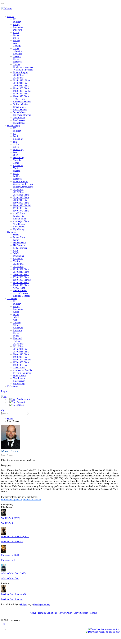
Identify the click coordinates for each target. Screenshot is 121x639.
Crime (16, 163)
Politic (16, 335)
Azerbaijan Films (21, 221)
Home (10, 418)
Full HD (17, 22)
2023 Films (18, 75)
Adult (15, 250)
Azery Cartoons (20, 293)
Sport (15, 155)
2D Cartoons (19, 245)
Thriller (16, 64)
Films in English (20, 72)
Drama (16, 35)
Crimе (16, 48)
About (33, 613)
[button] (4, 396)
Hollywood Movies (22, 115)
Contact (93, 613)
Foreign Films (19, 216)
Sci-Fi (16, 38)
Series (16, 234)
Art (14, 133)
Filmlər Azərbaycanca (23, 67)
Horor (16, 173)
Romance (17, 53)
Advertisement (81, 613)
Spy (15, 141)
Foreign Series (19, 375)
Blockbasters (19, 120)
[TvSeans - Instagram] (4, 624)
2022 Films (18, 77)
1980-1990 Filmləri (22, 91)
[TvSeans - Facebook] (2, 624)
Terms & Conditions (47, 613)
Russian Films (19, 218)
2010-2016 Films (21, 83)
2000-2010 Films (21, 85)
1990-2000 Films (21, 88)
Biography (18, 27)
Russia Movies (20, 109)
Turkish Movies (20, 104)
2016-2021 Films (21, 194)
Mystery (17, 56)
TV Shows (12, 298)
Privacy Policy (65, 613)
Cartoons (11, 232)
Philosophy (18, 149)
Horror (16, 59)
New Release (19, 117)
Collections (12, 386)
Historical (17, 61)
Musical (16, 171)
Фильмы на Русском (23, 69)
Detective (17, 30)
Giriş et (23, 604)
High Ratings (19, 123)
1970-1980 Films (21, 93)
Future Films (19, 237)
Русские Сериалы (22, 373)
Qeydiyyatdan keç (41, 604)
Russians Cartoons (21, 296)
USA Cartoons (20, 290)
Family (16, 24)
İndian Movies (19, 107)
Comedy (17, 45)
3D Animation (19, 242)
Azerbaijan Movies (22, 101)
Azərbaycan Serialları (23, 370)
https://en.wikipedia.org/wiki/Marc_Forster (21, 499)
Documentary (13, 125)
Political (17, 176)
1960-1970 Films (21, 96)
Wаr (15, 43)
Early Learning (20, 248)
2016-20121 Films (21, 80)
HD (15, 19)
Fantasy (16, 40)
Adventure (18, 51)
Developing (18, 157)
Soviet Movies (19, 112)
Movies (10, 16)
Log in (4, 391)
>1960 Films (19, 99)
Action (16, 32)
